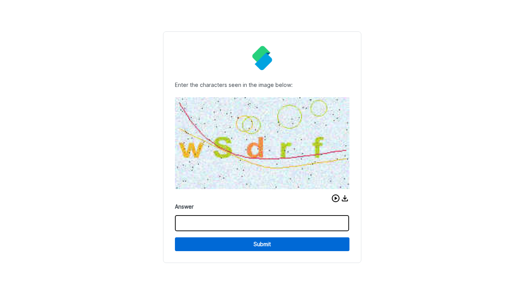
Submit (262, 244)
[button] (335, 198)
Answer (184, 206)
